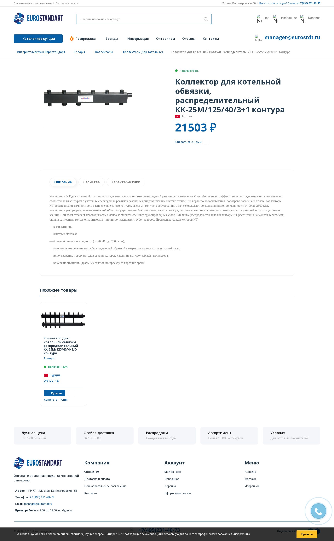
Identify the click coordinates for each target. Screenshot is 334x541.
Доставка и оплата (66, 3)
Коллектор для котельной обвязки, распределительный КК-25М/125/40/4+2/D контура (61, 345)
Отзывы (188, 39)
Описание (63, 182)
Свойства (91, 182)
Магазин (250, 479)
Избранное (171, 479)
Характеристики (125, 182)
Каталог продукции (39, 39)
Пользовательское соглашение (33, 3)
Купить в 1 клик (56, 399)
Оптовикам (165, 39)
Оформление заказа (178, 493)
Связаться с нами (188, 142)
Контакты (211, 39)
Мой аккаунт (172, 472)
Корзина (170, 486)
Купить (56, 393)
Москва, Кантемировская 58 (239, 3)
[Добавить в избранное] (206, 142)
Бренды (112, 39)
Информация (138, 39)
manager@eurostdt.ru (292, 37)
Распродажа (86, 39)
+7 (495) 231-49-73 (42, 497)
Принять (307, 534)
